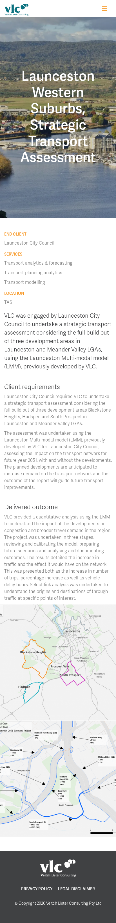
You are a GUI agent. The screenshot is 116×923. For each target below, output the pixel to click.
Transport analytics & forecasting (38, 263)
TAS (8, 302)
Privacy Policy (36, 888)
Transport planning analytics (33, 272)
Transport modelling (24, 282)
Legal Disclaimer (76, 888)
